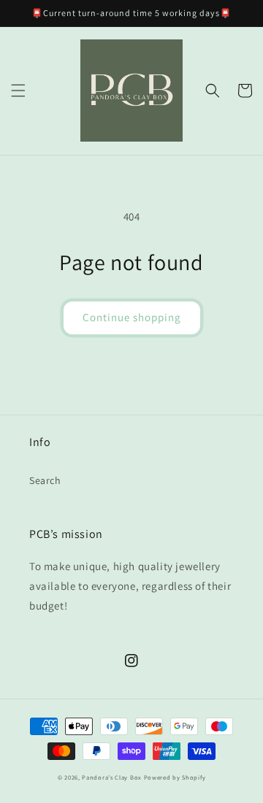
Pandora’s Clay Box (112, 777)
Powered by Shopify (175, 777)
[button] (18, 90)
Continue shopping (132, 317)
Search (45, 480)
